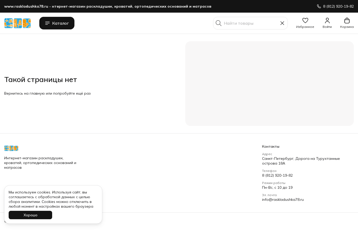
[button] (305, 23)
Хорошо (30, 215)
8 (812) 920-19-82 (277, 175)
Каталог (60, 23)
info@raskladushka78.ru (283, 199)
